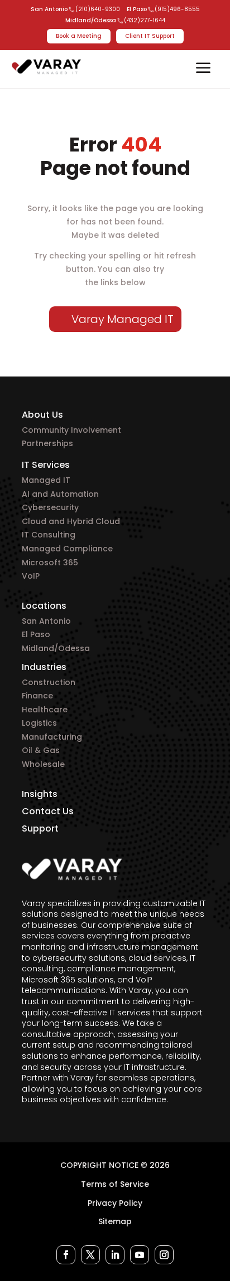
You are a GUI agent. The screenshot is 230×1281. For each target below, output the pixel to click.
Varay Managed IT (122, 319)
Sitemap (115, 1221)
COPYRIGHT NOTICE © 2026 (115, 1165)
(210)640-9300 (97, 9)
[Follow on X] (90, 1254)
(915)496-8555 (177, 9)
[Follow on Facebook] (65, 1254)
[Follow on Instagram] (164, 1254)
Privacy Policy (115, 1203)
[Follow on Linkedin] (115, 1254)
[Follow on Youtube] (139, 1254)
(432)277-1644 (144, 20)
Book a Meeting (79, 36)
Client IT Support (150, 36)
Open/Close (203, 69)
